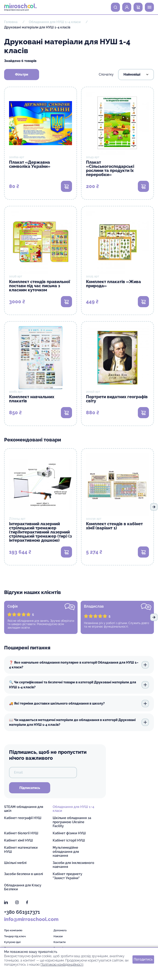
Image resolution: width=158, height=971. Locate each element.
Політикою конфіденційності (62, 964)
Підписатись (29, 788)
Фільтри (21, 74)
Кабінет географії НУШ (22, 818)
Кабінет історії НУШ (69, 840)
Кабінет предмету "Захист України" (67, 876)
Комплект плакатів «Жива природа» (113, 283)
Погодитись (143, 959)
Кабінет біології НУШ (21, 833)
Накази (58, 936)
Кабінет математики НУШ (21, 849)
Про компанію (13, 930)
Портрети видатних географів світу (117, 398)
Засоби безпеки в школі (23, 874)
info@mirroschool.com (31, 919)
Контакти (59, 942)
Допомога (59, 930)
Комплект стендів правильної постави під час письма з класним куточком (39, 285)
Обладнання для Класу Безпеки (22, 887)
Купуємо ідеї (12, 942)
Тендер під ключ (15, 936)
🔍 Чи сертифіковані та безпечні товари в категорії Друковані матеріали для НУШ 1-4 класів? (72, 684)
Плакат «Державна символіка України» (29, 164)
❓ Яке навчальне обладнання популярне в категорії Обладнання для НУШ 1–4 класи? (73, 665)
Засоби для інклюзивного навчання (73, 865)
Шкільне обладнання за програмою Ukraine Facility (72, 822)
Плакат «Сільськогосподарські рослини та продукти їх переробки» (110, 168)
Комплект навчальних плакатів (31, 398)
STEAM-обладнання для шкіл (23, 809)
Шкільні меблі (15, 863)
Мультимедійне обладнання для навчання (66, 851)
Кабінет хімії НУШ (18, 840)
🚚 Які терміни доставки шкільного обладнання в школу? (57, 703)
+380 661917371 (22, 912)
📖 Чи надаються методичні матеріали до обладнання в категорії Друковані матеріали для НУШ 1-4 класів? (72, 722)
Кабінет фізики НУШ (69, 833)
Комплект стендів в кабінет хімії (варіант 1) (114, 525)
